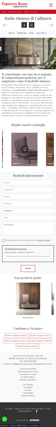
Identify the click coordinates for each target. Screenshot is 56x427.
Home (4, 12)
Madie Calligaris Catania (16, 335)
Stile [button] (31, 33)
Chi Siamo (28, 384)
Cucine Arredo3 (28, 369)
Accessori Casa (28, 374)
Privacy (4, 425)
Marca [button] (12, 33)
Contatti (28, 387)
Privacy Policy (44, 240)
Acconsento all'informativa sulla (28, 240)
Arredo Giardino (28, 380)
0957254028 (30, 361)
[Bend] (5, 25)
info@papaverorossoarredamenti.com (31, 364)
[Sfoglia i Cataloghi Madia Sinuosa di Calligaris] (31, 25)
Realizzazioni (28, 395)
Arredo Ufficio (28, 377)
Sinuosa (34, 12)
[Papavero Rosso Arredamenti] (15, 5)
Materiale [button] (22, 33)
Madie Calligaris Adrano (27, 346)
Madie (26, 12)
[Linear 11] (51, 25)
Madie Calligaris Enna (40, 335)
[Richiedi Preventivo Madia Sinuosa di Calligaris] (24, 25)
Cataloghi (28, 393)
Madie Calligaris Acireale (15, 341)
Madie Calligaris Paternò (40, 341)
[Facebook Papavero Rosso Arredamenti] (36, 411)
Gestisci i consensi (29, 425)
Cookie (13, 425)
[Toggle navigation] (50, 5)
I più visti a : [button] (41, 33)
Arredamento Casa (15, 12)
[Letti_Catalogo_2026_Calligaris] (24, 149)
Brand (28, 390)
